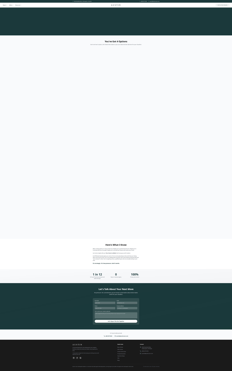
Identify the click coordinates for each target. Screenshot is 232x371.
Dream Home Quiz (121, 351)
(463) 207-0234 (109, 336)
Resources (17, 5)
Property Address (120, 306)
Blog (118, 360)
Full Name (97, 300)
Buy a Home (120, 347)
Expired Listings (121, 356)
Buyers (4, 5)
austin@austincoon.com (122, 336)
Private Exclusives (121, 353)
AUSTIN (116, 5)
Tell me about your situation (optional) (102, 311)
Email (118, 300)
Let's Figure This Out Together (116, 321)
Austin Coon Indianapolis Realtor (79, 366)
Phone (96, 306)
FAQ (118, 358)
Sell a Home (120, 349)
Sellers (10, 5)
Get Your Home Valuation (223, 5)
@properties (102, 366)
